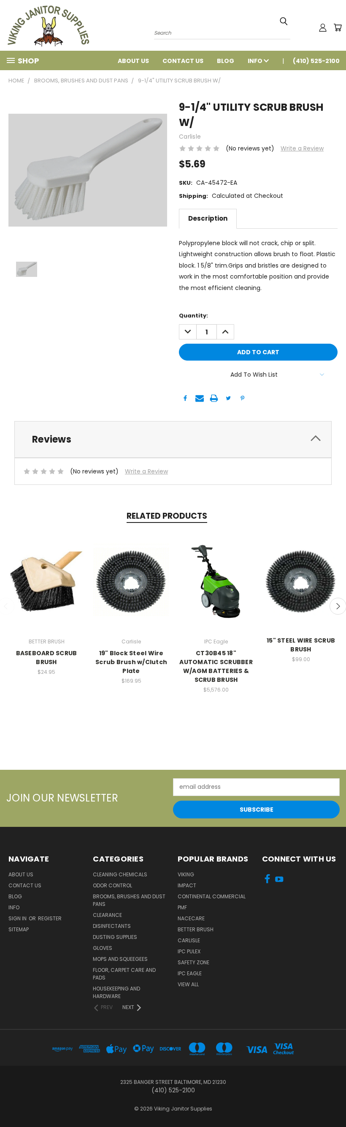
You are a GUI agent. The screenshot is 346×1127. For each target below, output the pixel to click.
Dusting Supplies (115, 937)
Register (50, 918)
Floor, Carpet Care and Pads (124, 973)
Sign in (18, 918)
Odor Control (112, 885)
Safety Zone (193, 962)
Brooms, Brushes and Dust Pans (129, 900)
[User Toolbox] (323, 27)
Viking (186, 874)
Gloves (102, 948)
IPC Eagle (190, 973)
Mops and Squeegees (120, 959)
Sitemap (18, 929)
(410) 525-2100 (316, 61)
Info (256, 61)
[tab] (173, 439)
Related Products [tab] (167, 516)
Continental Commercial (212, 896)
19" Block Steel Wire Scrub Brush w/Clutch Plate (131, 662)
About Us (133, 61)
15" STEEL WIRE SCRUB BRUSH (301, 645)
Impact (187, 885)
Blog (225, 61)
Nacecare (191, 918)
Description (207, 218)
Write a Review (302, 148)
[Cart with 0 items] (337, 27)
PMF (182, 907)
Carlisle (189, 940)
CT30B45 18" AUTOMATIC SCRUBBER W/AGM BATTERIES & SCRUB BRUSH (216, 666)
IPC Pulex (189, 951)
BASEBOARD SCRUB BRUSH (46, 657)
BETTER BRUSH (196, 929)
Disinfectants (112, 926)
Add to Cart (216, 580)
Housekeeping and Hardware (116, 992)
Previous (333, 1100)
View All (188, 984)
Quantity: (193, 316)
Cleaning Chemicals (120, 874)
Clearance (107, 915)
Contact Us (182, 61)
